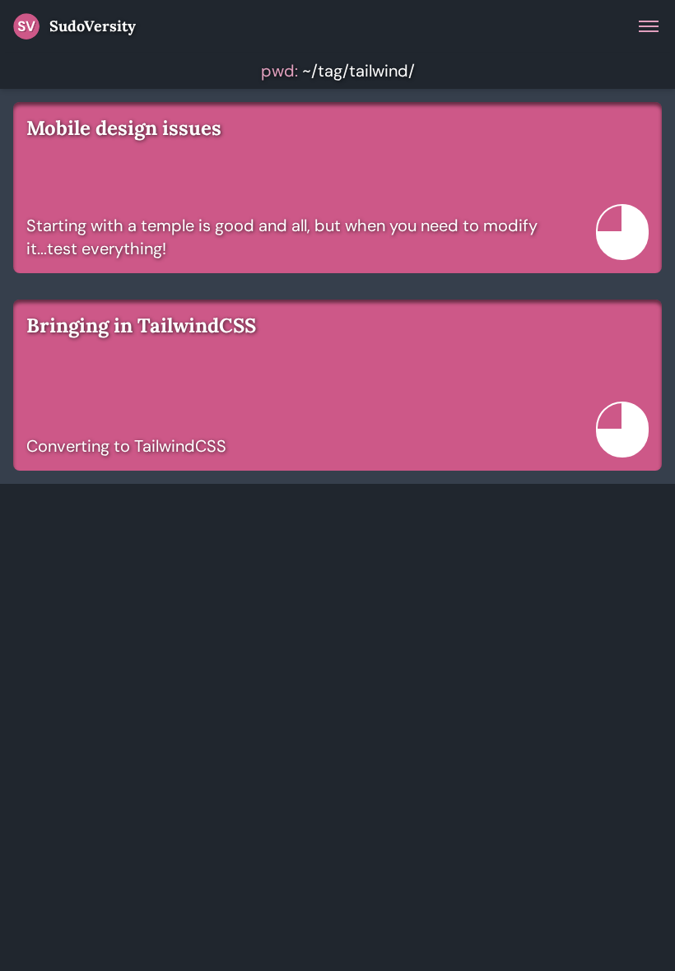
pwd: (279, 70)
